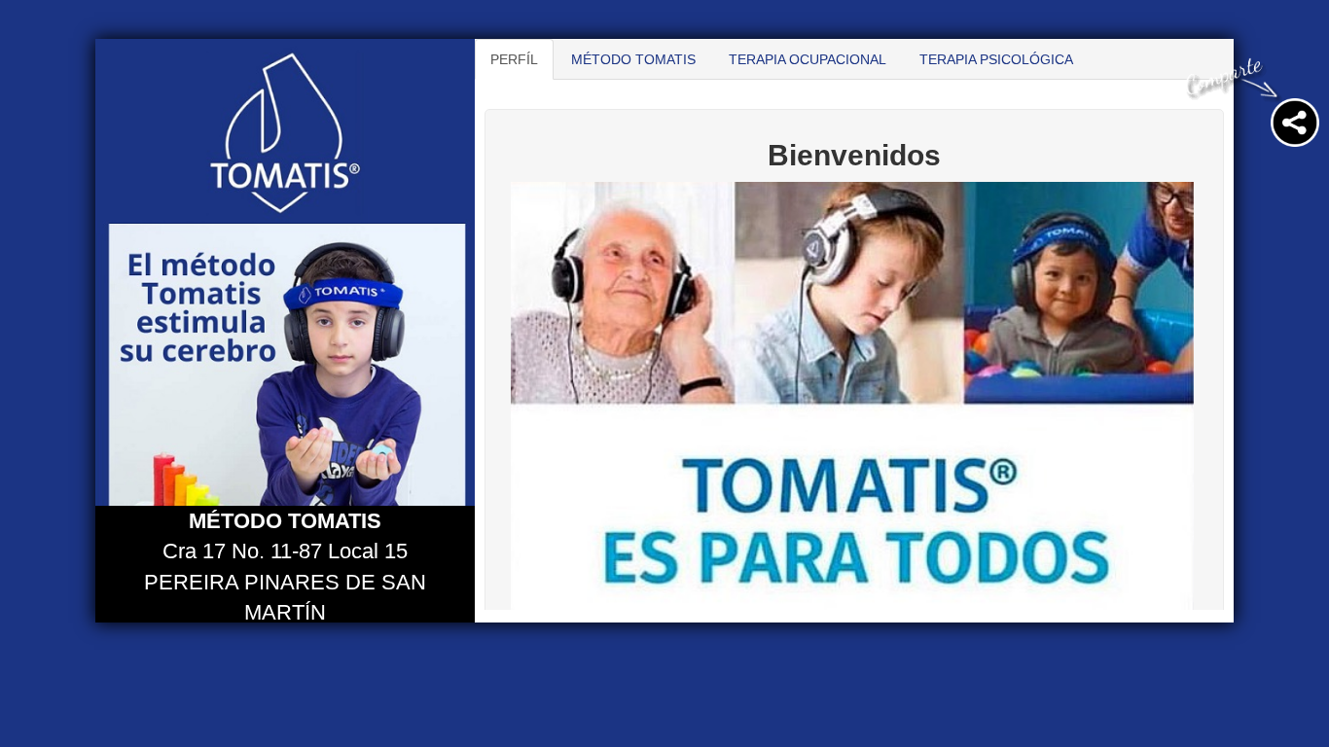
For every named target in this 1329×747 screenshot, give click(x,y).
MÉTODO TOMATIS (633, 59)
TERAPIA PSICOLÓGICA (996, 59)
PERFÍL (514, 59)
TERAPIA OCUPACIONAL (807, 59)
